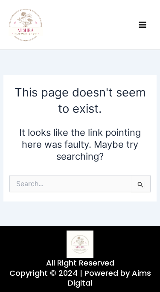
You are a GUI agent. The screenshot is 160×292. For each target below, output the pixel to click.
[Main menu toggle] (142, 25)
